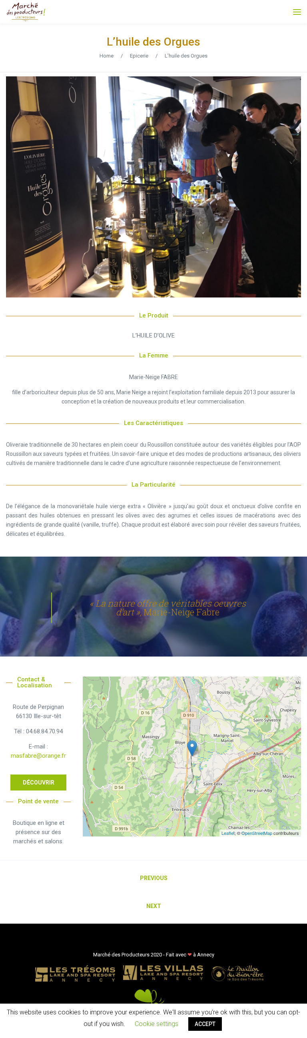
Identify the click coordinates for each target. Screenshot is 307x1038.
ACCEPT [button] (205, 1024)
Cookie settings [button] (156, 1024)
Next (153, 906)
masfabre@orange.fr (38, 755)
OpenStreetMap (256, 833)
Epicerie (139, 56)
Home (107, 56)
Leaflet (228, 833)
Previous (153, 878)
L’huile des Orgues (153, 41)
